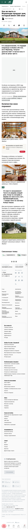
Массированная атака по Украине (12, 352)
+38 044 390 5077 (19, 267)
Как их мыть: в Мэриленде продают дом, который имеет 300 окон (24, 6)
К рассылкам (9, 472)
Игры (16, 316)
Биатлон (6, 448)
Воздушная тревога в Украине (11, 350)
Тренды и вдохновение (15, 6)
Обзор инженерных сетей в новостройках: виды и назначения (14, 98)
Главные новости (8, 327)
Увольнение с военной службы (11, 363)
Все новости (7, 325)
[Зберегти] (24, 25)
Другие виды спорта (9, 450)
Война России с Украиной (11, 342)
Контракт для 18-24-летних (10, 369)
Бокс (5, 442)
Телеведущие (5, 300)
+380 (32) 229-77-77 (10, 507)
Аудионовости (7, 335)
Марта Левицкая (9, 18)
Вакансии (17, 305)
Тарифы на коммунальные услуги (12, 388)
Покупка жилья (8, 433)
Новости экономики (10, 380)
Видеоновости (7, 333)
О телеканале (5, 297)
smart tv (6, 486)
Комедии (6, 405)
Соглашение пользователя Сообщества (18, 292)
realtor (10, 21)
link (15, 273)
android (6, 482)
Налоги (6, 390)
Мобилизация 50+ (8, 365)
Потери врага (7, 356)
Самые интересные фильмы (11, 399)
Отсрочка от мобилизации (10, 371)
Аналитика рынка (8, 431)
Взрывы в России (8, 354)
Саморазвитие (7, 422)
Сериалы (6, 407)
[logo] (9, 2)
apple (16, 482)
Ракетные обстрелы (9, 344)
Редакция (4, 291)
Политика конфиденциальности (7, 308)
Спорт (6, 440)
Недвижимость (5, 6)
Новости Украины (8, 329)
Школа (6, 418)
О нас (3, 289)
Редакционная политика (5, 295)
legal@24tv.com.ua (19, 508)
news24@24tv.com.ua (7, 267)
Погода (6, 337)
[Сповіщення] (26, 2)
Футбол (6, 444)
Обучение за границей (9, 424)
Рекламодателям (6, 302)
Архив (16, 311)
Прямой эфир (7, 331)
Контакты (17, 302)
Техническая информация (18, 300)
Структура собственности (18, 308)
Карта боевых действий (10, 346)
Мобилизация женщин (9, 367)
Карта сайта (18, 313)
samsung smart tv (16, 486)
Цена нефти (7, 382)
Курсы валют (7, 384)
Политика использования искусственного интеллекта (5, 312)
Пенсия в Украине (8, 392)
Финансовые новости (9, 386)
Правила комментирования (19, 297)
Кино (5, 397)
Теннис (6, 446)
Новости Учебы (8, 413)
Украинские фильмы (9, 401)
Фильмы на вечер (8, 403)
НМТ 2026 (6, 420)
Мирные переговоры (9, 348)
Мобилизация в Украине (11, 361)
